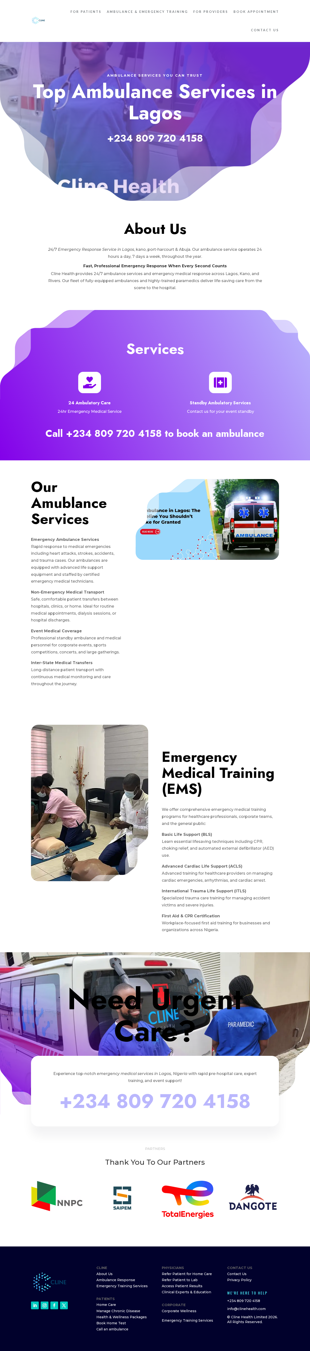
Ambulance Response (115, 1280)
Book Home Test (111, 1323)
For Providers (210, 12)
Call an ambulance (112, 1329)
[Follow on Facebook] (54, 1305)
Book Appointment (256, 12)
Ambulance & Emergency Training (147, 12)
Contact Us (265, 30)
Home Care (106, 1304)
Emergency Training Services (122, 1286)
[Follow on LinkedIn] (35, 1305)
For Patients (85, 12)
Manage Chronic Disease (118, 1311)
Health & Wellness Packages (121, 1317)
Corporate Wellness (179, 1311)
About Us (104, 1274)
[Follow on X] (64, 1305)
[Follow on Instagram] (44, 1305)
